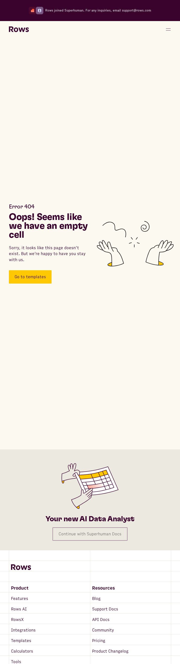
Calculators (22, 651)
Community (103, 630)
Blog (96, 598)
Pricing (98, 640)
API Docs (100, 619)
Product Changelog (110, 651)
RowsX (17, 619)
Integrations (23, 630)
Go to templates (30, 276)
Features (19, 598)
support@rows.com (136, 10)
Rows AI (19, 609)
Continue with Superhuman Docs (90, 534)
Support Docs (105, 609)
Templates (21, 640)
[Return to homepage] (19, 29)
